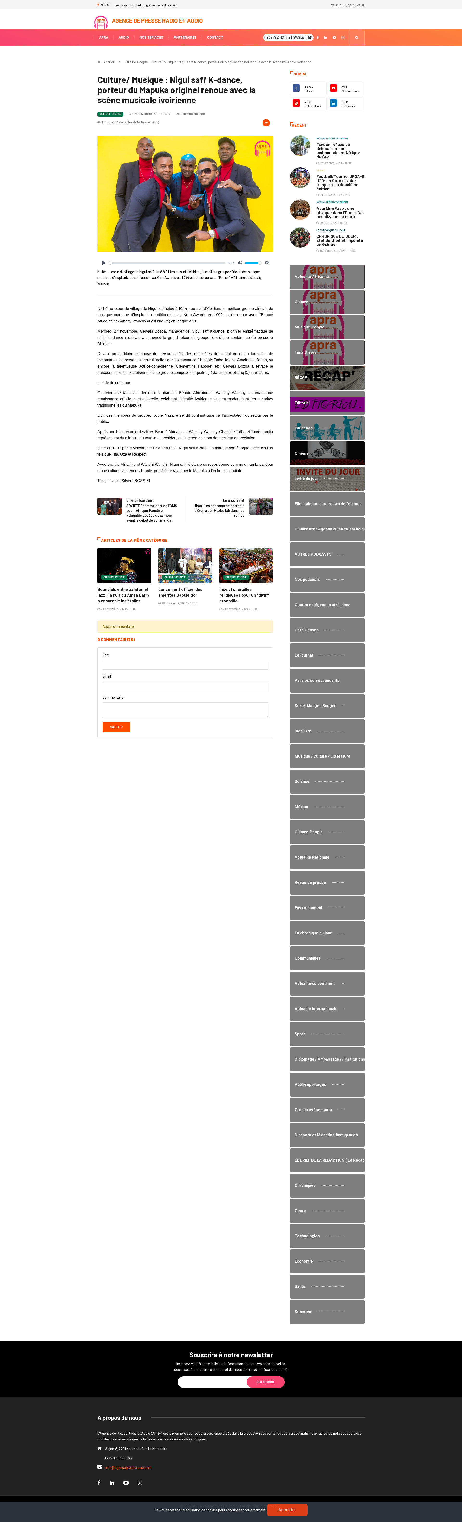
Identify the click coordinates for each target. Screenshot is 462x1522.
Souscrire (265, 1382)
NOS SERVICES (151, 37)
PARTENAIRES (185, 37)
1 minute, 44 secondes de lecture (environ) (130, 122)
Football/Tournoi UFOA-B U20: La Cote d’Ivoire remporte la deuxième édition (340, 182)
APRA (103, 37)
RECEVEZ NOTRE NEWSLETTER (288, 37)
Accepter (287, 1509)
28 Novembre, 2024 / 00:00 (152, 114)
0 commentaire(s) (193, 114)
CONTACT (215, 37)
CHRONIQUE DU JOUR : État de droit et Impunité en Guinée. (339, 240)
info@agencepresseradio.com (128, 1468)
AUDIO (124, 37)
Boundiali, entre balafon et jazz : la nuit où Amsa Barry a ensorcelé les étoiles (123, 594)
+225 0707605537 (118, 1458)
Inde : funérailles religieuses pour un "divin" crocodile (244, 594)
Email (107, 676)
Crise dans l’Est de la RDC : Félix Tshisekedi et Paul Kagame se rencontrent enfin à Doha (175, 5)
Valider (116, 727)
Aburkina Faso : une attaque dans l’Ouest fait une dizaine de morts (340, 212)
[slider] (167, 263)
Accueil (109, 62)
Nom (106, 655)
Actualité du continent (332, 138)
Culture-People (110, 114)
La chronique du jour (330, 230)
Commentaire (113, 697)
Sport (320, 170)
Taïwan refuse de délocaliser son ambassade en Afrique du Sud (338, 150)
